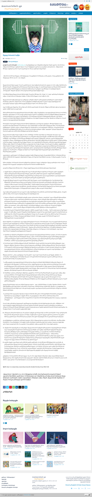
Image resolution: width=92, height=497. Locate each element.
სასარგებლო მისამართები (8, 485)
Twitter (82, 488)
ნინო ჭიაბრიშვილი (13, 61)
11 (73, 142)
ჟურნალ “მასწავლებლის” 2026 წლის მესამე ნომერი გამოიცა (77, 80)
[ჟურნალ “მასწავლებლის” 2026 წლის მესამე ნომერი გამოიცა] (79, 71)
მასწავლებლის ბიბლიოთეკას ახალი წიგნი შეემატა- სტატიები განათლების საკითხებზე (79, 36)
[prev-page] (4, 423)
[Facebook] (84, 1)
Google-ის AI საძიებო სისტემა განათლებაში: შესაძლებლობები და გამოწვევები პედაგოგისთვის (34, 416)
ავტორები (4, 481)
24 (70, 147)
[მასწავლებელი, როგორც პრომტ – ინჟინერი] (6, 454)
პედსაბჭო (4, 479)
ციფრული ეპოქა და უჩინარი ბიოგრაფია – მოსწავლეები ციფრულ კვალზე (60, 453)
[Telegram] (26, 387)
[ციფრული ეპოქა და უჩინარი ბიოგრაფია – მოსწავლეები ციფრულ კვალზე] (50, 454)
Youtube (88, 488)
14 (82, 142)
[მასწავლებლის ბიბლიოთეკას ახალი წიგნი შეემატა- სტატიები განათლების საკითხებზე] (79, 27)
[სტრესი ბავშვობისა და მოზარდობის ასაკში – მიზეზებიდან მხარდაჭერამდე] (13, 438)
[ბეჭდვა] (23, 387)
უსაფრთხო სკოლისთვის (53, 415)
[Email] (19, 387)
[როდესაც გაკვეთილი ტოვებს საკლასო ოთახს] (28, 464)
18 (73, 145)
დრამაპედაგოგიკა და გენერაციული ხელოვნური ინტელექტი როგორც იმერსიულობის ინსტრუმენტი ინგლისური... (38, 454)
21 (82, 145)
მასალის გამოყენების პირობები (10, 487)
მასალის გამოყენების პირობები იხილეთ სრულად (78, 485)
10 (70, 142)
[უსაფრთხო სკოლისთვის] (57, 408)
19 (76, 145)
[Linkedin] (16, 387)
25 (73, 147)
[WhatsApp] (13, 387)
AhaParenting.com (21, 65)
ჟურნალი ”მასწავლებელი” (8, 477)
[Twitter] (87, 1)
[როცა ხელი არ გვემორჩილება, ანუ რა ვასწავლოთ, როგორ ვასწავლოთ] (35, 438)
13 (79, 142)
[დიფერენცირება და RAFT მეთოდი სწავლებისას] (50, 464)
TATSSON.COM (27, 494)
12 (76, 142)
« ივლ (70, 152)
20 (79, 145)
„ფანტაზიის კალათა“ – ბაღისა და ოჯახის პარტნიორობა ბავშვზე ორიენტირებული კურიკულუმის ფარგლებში (13, 416)
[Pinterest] (10, 387)
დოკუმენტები (5, 483)
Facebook (75, 488)
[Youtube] (89, 1)
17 (70, 145)
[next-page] (6, 423)
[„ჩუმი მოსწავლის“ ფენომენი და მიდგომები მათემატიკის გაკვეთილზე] (57, 438)
